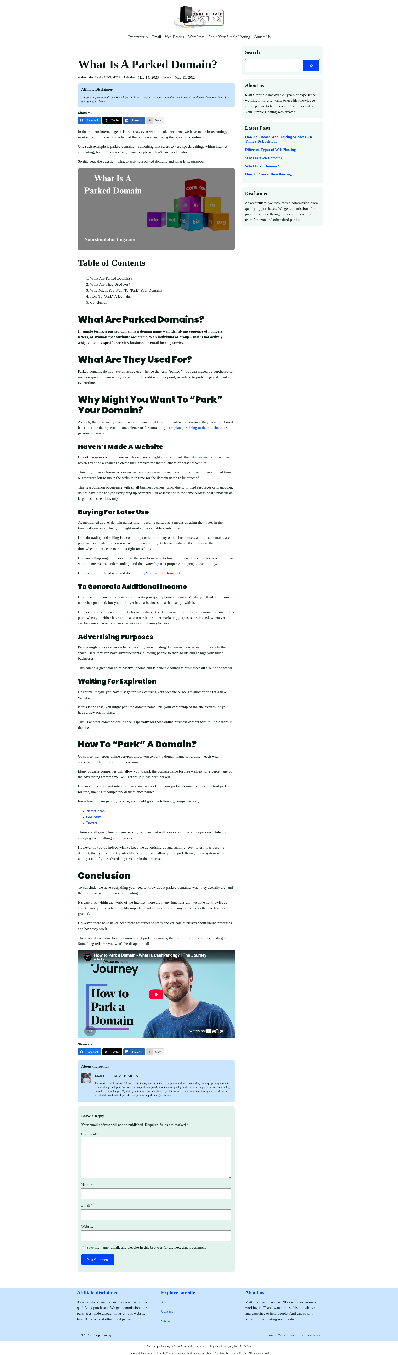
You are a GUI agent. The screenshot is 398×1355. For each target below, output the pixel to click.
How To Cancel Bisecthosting (268, 174)
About (165, 1302)
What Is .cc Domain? (262, 166)
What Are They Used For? (110, 284)
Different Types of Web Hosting (270, 149)
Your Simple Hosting (99, 1335)
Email (87, 1205)
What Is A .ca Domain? (263, 158)
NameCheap (95, 811)
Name (87, 1185)
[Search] (311, 65)
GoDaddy (93, 817)
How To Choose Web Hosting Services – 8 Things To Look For (278, 139)
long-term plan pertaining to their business (190, 427)
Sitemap (167, 1321)
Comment (90, 1134)
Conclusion (98, 302)
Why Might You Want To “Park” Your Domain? (126, 290)
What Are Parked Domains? (111, 278)
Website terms (286, 1335)
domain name (202, 457)
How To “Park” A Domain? (111, 296)
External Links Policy (308, 1335)
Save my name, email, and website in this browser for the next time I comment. (146, 1247)
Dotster (92, 823)
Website (87, 1226)
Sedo (139, 853)
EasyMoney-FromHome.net (159, 573)
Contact (167, 1311)
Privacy (272, 1335)
